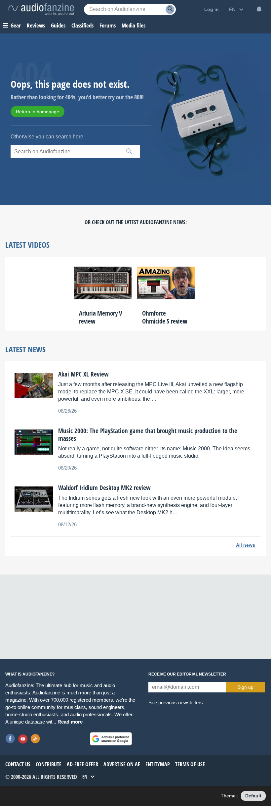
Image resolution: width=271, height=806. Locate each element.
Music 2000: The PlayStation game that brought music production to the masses (147, 435)
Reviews (36, 25)
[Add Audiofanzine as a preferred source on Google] (111, 738)
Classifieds (82, 25)
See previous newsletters (175, 702)
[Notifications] (259, 9)
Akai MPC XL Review (83, 374)
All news (245, 545)
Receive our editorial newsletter (187, 674)
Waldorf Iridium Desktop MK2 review (104, 487)
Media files (133, 25)
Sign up (245, 687)
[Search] (170, 9)
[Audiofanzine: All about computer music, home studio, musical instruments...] (41, 9)
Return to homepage (37, 111)
